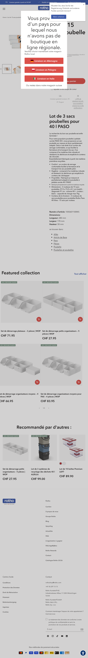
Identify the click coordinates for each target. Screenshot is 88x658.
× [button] (83, 4)
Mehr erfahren (58, 16)
